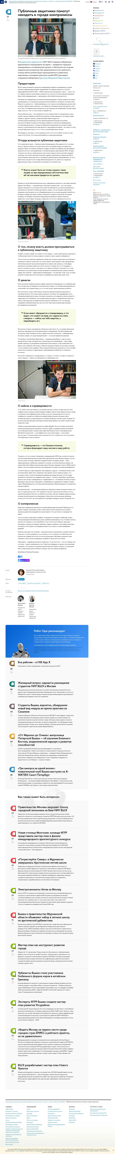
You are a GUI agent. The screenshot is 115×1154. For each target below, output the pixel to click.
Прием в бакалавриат (32, 1115)
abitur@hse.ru (96, 124)
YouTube (97, 66)
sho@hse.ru (96, 143)
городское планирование (33, 583)
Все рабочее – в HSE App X (34, 662)
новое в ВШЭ (22, 583)
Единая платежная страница (12, 1142)
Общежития (96, 134)
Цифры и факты (9, 1109)
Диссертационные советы (54, 1115)
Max (96, 78)
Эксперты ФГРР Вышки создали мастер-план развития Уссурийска (42, 1003)
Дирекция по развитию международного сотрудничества (99, 159)
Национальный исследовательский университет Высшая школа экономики (24, 1101)
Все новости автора (30, 574)
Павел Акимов (64, 78)
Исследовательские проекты (55, 1111)
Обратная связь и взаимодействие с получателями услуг (35, 1134)
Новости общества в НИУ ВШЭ (57, 1101)
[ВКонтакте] (19, 557)
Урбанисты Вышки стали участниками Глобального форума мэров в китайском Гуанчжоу (41, 976)
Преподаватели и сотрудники (13, 1115)
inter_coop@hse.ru (98, 164)
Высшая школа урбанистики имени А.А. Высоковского (33, 591)
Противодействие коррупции (13, 1126)
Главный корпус (97, 83)
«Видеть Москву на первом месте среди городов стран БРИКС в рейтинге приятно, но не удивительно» (44, 1033)
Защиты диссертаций (53, 1118)
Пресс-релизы (97, 180)
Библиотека (72, 1109)
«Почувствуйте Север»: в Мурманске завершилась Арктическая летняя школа (42, 860)
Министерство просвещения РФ (98, 1113)
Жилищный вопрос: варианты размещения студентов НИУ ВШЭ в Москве (43, 684)
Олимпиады (29, 1113)
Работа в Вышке (9, 1144)
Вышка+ (28, 1118)
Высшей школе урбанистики (31, 62)
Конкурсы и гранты (52, 1122)
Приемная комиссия (98, 115)
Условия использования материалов (99, 183)
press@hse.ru (96, 177)
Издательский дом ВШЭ (74, 1111)
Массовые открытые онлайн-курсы (98, 1115)
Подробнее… (37, 652)
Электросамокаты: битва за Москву (39, 889)
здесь (95, 1149)
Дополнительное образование (34, 1124)
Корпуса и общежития (11, 1118)
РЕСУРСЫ (72, 1107)
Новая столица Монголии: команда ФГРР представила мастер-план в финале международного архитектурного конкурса (44, 836)
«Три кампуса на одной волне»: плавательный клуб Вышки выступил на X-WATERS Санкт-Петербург (43, 771)
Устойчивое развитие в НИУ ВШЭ (14, 1113)
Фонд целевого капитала (12, 1124)
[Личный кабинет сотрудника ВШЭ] (109, 2)
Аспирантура (30, 1122)
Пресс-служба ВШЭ (98, 171)
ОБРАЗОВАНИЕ (31, 1107)
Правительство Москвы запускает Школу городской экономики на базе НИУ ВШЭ (43, 808)
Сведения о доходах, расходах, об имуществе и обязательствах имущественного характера (14, 1130)
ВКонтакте (98, 64)
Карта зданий (96, 166)
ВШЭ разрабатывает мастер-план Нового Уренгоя (43, 1066)
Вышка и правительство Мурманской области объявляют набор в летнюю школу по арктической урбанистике (44, 917)
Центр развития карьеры (33, 1126)
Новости (46, 1101)
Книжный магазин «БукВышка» (76, 1113)
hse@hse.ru (96, 112)
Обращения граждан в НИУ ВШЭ (14, 1122)
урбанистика (45, 583)
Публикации (72, 1122)
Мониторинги (51, 1113)
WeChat (97, 71)
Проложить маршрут (98, 168)
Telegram (97, 68)
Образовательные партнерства (34, 1131)
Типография (72, 1115)
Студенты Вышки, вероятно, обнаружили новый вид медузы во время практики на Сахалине (42, 708)
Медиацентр (72, 1118)
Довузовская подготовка (33, 1111)
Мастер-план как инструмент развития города (41, 946)
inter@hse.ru (96, 152)
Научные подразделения (54, 1109)
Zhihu (96, 75)
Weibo (96, 73)
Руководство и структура (12, 1111)
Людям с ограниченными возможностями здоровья (12, 1139)
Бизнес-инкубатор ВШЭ (32, 1129)
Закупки (7, 1120)
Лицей (28, 1109)
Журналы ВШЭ (72, 1120)
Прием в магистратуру (32, 1120)
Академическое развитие (54, 1120)
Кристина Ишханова (47, 78)
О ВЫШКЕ (9, 1107)
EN (102, 1)
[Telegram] (21, 557)
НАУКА (50, 1107)
